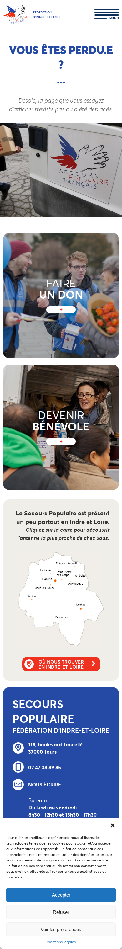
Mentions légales (61, 942)
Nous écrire (44, 784)
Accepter (61, 895)
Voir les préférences (61, 929)
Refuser (61, 912)
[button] (112, 825)
